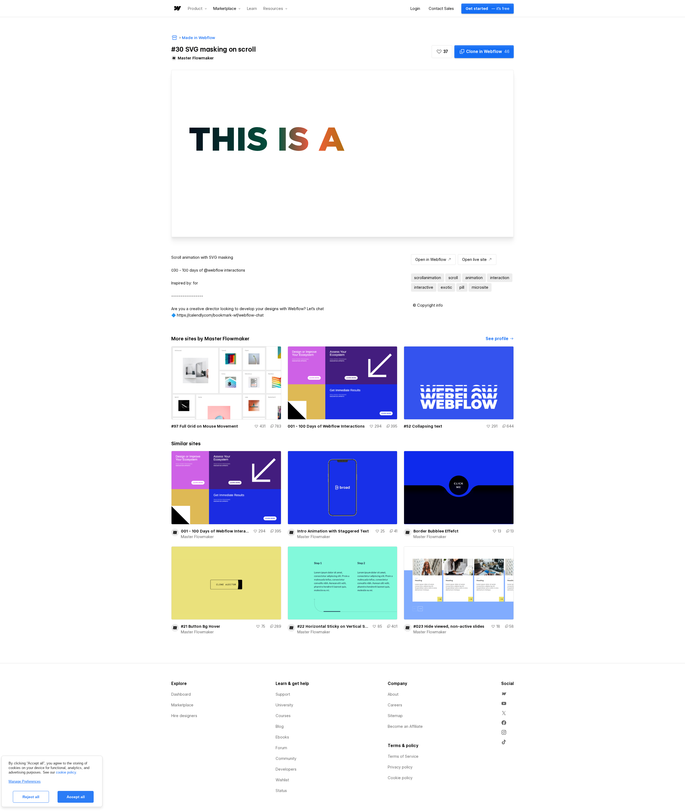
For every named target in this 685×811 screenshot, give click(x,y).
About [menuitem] (393, 694)
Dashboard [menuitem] (181, 694)
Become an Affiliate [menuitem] (405, 726)
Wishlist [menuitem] (282, 780)
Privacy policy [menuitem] (400, 767)
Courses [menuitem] (283, 716)
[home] (177, 8)
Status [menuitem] (281, 791)
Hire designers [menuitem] (184, 716)
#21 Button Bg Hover (200, 626)
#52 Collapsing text (423, 426)
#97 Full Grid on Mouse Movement (204, 426)
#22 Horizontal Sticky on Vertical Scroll (333, 626)
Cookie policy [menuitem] (400, 778)
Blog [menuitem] (280, 726)
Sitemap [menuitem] (395, 716)
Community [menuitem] (286, 758)
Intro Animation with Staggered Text (333, 531)
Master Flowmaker (197, 537)
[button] (197, 8)
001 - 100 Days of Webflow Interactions (326, 426)
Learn (252, 8)
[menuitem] (504, 693)
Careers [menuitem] (395, 705)
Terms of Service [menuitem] (403, 756)
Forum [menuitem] (281, 748)
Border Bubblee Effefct (435, 531)
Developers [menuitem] (286, 769)
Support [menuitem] (283, 694)
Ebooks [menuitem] (282, 737)
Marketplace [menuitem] (182, 705)
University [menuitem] (284, 705)
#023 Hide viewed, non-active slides (448, 626)
